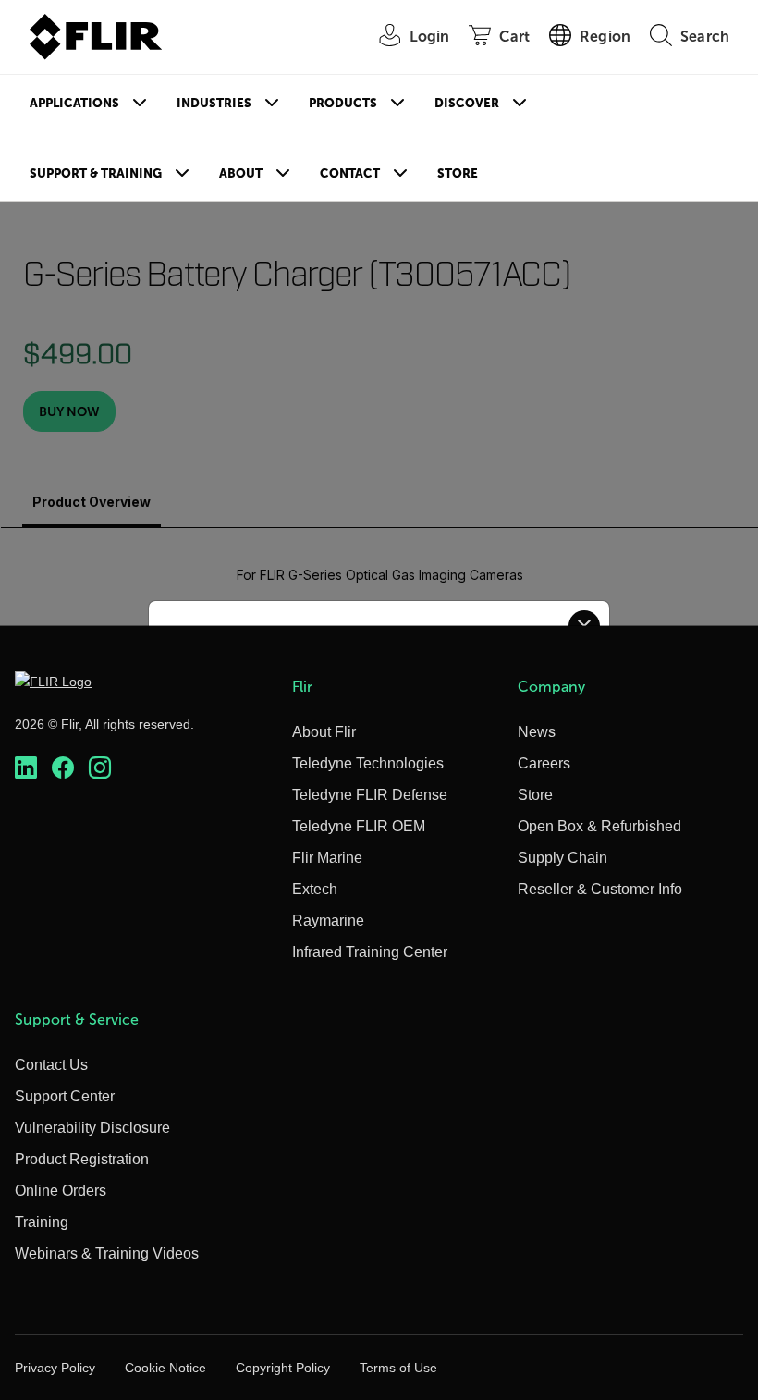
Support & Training (96, 173)
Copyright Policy (283, 1367)
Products (343, 103)
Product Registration (82, 1159)
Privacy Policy (55, 1367)
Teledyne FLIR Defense (369, 795)
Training (41, 1222)
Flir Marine (327, 858)
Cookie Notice (165, 1367)
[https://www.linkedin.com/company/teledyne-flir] (26, 767)
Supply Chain (562, 858)
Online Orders (60, 1190)
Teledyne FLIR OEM (358, 826)
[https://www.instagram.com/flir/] (100, 767)
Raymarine (328, 920)
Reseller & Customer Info (600, 889)
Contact (350, 173)
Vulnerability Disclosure (92, 1128)
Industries (214, 103)
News (537, 732)
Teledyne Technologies (368, 763)
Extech (314, 889)
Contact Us (51, 1065)
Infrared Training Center (369, 952)
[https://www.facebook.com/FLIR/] (63, 767)
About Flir (324, 732)
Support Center (65, 1096)
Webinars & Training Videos (107, 1253)
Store (457, 173)
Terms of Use (398, 1367)
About (241, 173)
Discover (466, 103)
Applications (74, 103)
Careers (544, 763)
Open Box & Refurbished (599, 826)
